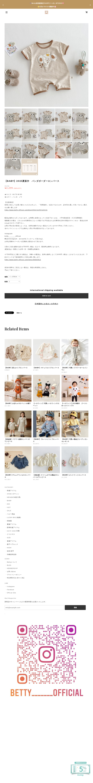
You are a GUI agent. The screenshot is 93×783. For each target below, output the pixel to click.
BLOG (9, 565)
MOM (9, 548)
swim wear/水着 (13, 531)
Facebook (10, 589)
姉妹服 (9, 521)
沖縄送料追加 (11, 554)
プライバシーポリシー (14, 574)
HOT (9, 507)
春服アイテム (11, 541)
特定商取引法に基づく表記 (15, 578)
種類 (6, 277)
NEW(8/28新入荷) (14, 497)
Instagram (11, 586)
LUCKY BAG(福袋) (14, 517)
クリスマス (11, 534)
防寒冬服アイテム (13, 527)
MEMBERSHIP (12, 568)
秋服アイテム (11, 490)
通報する (19, 313)
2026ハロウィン (13, 494)
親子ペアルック (12, 544)
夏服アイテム (11, 524)
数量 (6, 281)
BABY (9, 500)
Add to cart (46, 296)
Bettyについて (12, 562)
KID (8, 504)
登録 (75, 607)
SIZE (9, 537)
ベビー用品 (11, 514)
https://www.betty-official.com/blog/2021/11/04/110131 (26, 210)
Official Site (11, 593)
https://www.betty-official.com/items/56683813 (23, 260)
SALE (9, 511)
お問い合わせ (11, 571)
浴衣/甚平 (10, 551)
